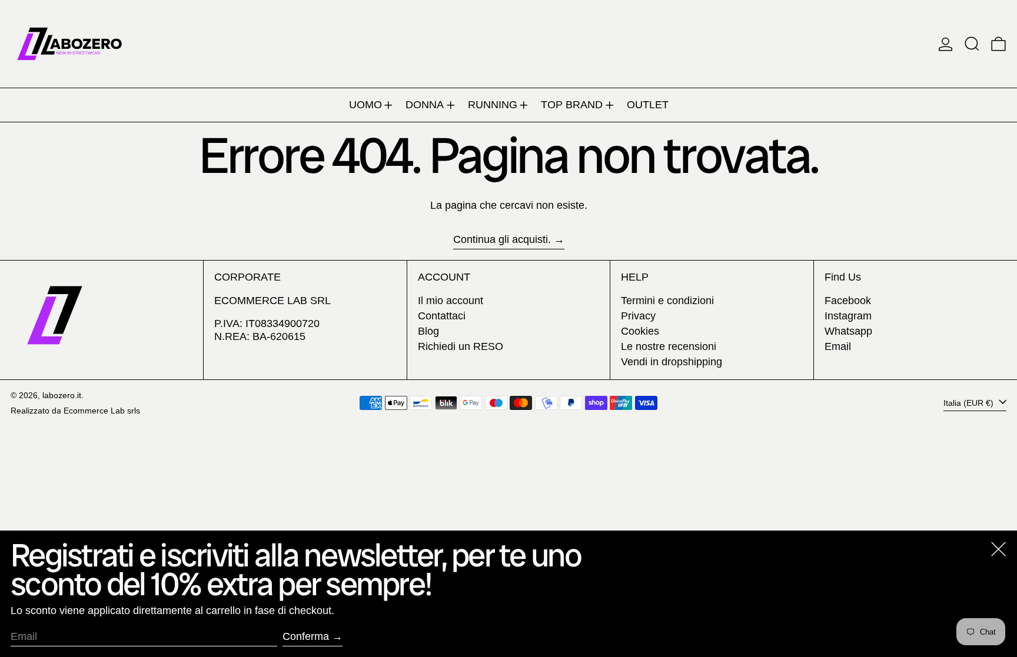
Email (838, 346)
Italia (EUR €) (969, 402)
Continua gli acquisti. (502, 239)
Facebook (848, 300)
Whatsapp (848, 331)
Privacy (638, 316)
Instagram (848, 316)
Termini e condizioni (667, 300)
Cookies (640, 331)
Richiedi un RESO (460, 346)
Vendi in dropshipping (671, 362)
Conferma (305, 636)
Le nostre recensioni (668, 346)
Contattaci (442, 316)
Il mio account (450, 300)
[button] (972, 44)
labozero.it (61, 395)
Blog (428, 331)
